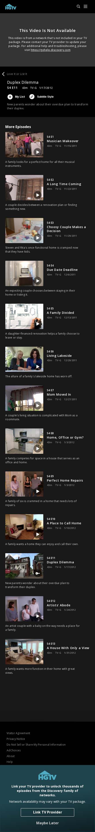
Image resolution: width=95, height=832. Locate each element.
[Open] (85, 6)
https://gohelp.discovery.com (50, 50)
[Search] (76, 6)
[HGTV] (10, 6)
